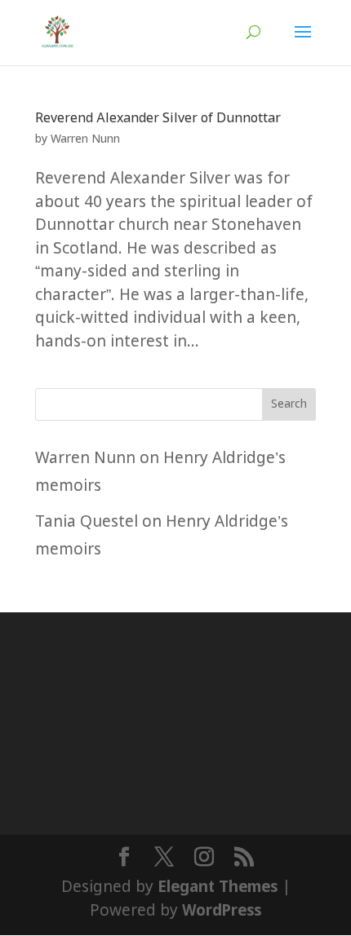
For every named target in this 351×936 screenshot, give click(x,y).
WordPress (221, 911)
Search (289, 404)
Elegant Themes (218, 887)
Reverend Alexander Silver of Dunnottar (158, 118)
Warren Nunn (85, 139)
